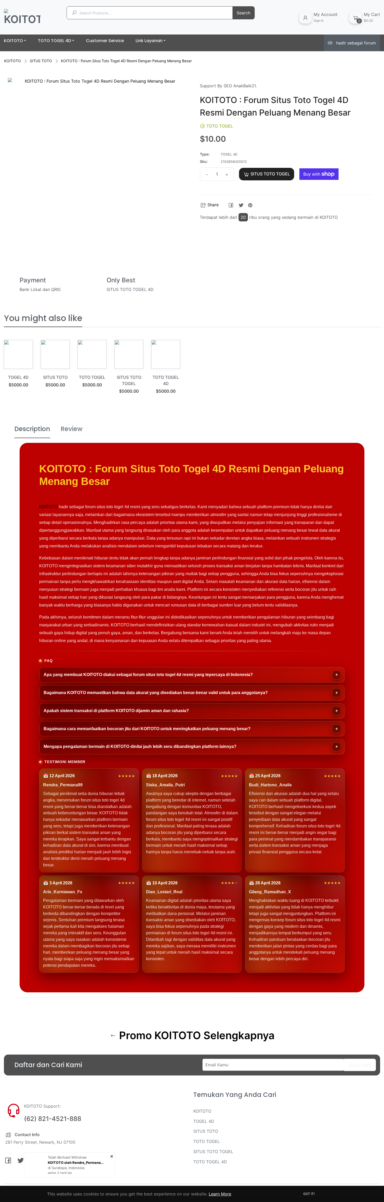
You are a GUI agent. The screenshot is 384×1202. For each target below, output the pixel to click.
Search (243, 12)
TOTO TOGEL (92, 377)
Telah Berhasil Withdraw (67, 1157)
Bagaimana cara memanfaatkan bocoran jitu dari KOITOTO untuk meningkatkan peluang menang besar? (147, 728)
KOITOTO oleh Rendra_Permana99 (76, 1162)
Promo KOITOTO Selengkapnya (196, 1035)
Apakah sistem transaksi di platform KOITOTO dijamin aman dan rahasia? (116, 710)
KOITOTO (12, 61)
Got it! (309, 1194)
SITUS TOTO (41, 61)
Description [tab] (32, 429)
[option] (18, 370)
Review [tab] (72, 429)
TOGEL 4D (18, 377)
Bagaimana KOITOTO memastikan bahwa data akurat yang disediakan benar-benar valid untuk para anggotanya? (156, 692)
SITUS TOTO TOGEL (213, 1151)
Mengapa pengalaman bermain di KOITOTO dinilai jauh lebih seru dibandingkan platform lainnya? (140, 746)
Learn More (220, 1194)
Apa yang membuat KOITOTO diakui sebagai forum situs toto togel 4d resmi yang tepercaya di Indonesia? (148, 674)
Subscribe (359, 1065)
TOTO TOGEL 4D (210, 1161)
